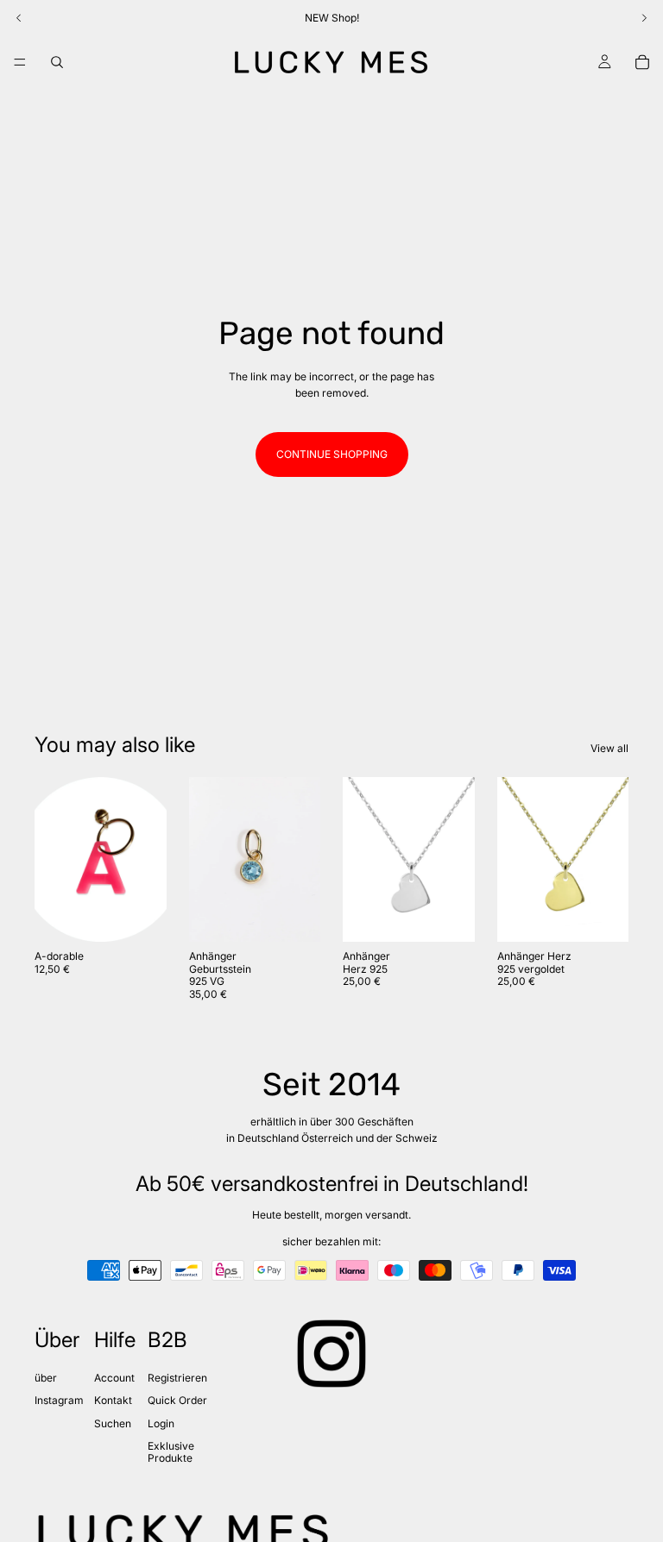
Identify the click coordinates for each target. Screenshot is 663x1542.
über (46, 1377)
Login (161, 1423)
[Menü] (20, 62)
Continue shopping (332, 454)
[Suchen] (57, 62)
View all (609, 748)
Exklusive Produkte (171, 1451)
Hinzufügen (463, 915)
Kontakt (113, 1400)
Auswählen (154, 915)
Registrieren (177, 1377)
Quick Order (177, 1400)
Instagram (59, 1400)
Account (114, 1377)
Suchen (112, 1423)
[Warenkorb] (642, 62)
